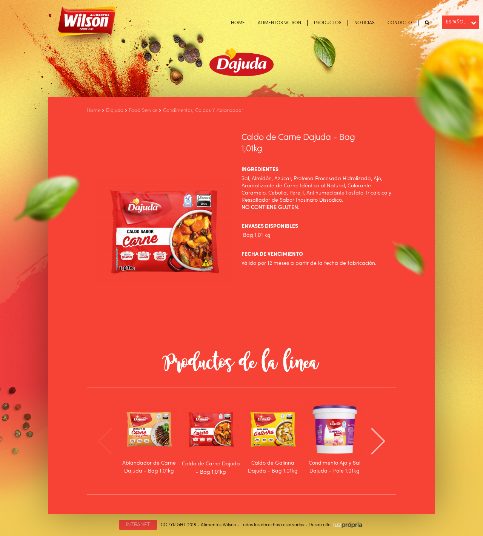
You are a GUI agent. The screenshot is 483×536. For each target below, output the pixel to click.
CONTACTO (400, 23)
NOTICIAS (364, 23)
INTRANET (138, 524)
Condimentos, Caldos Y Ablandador (203, 110)
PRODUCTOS (327, 23)
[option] (149, 437)
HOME (238, 23)
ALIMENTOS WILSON (279, 23)
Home (93, 110)
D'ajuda (114, 110)
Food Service (143, 110)
